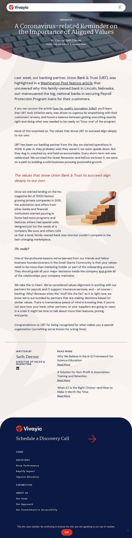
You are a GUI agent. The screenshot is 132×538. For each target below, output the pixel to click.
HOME (19, 451)
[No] (128, 530)
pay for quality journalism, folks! (75, 108)
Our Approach (24, 504)
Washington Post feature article (67, 83)
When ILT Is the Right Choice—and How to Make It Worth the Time (85, 390)
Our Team (22, 498)
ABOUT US (22, 492)
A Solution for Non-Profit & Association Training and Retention (83, 374)
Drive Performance (27, 465)
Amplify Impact (25, 471)
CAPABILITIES (24, 484)
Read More (63, 364)
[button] (120, 7)
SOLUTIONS (23, 459)
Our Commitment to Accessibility (36, 509)
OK (67, 532)
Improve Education (27, 476)
